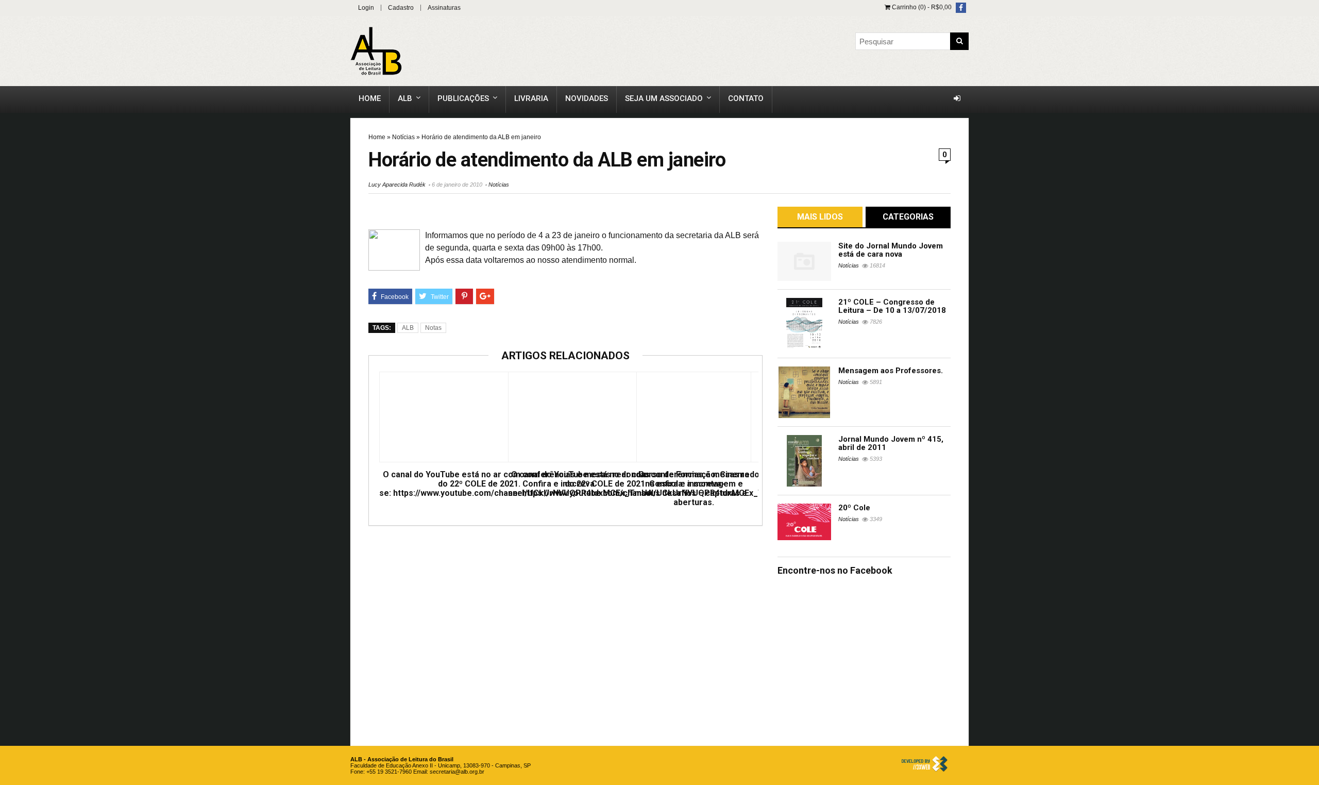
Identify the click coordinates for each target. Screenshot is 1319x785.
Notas (433, 327)
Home (370, 98)
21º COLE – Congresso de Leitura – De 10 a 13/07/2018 (892, 306)
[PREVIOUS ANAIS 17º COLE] (10, 367)
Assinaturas (444, 7)
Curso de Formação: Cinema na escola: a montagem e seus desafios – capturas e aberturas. (693, 488)
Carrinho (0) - (921, 7)
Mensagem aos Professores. (890, 370)
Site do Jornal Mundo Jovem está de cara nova (890, 250)
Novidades (586, 98)
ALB (405, 98)
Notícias (403, 137)
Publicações (463, 98)
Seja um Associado (664, 98)
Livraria (531, 98)
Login (366, 7)
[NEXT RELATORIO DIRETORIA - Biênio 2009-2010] (1308, 367)
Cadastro (401, 7)
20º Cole (854, 507)
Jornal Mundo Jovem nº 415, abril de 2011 (890, 443)
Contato (746, 98)
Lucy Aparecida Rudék (397, 184)
